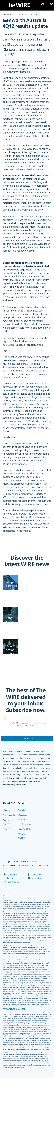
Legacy (33, 14)
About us (44, 865)
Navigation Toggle (50, 5)
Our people (9, 815)
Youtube (36, 878)
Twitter (10, 878)
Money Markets (22, 835)
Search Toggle (42, 5)
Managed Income (23, 817)
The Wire (19, 6)
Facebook (35, 874)
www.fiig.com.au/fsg (14, 1008)
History (6, 810)
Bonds (21, 810)
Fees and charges (7, 822)
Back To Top (29, 738)
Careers (7, 829)
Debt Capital (24, 824)
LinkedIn (12, 874)
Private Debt (24, 829)
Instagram (13, 881)
